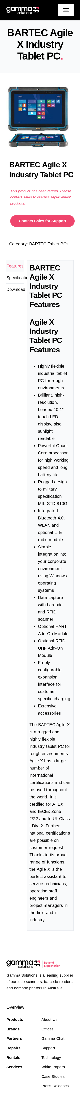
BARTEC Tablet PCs (48, 244)
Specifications (15, 277)
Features (14, 266)
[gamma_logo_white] (22, 9)
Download (15, 289)
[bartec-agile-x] (40, 117)
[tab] (15, 266)
